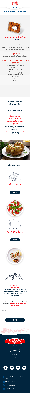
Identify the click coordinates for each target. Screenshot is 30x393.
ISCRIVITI (15, 320)
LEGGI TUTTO (15, 133)
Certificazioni (15, 355)
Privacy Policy (15, 358)
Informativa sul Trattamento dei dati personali (18, 304)
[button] (27, 3)
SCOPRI (15, 192)
